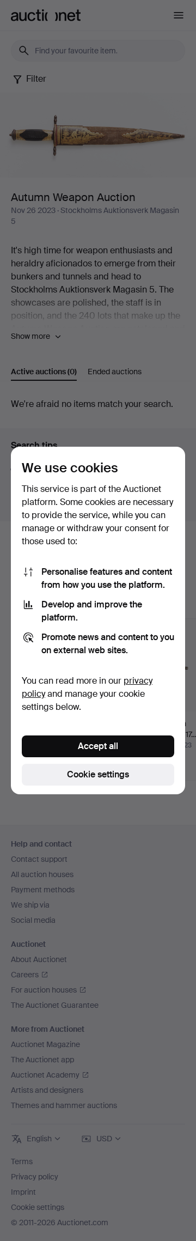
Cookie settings (98, 774)
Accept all (98, 746)
